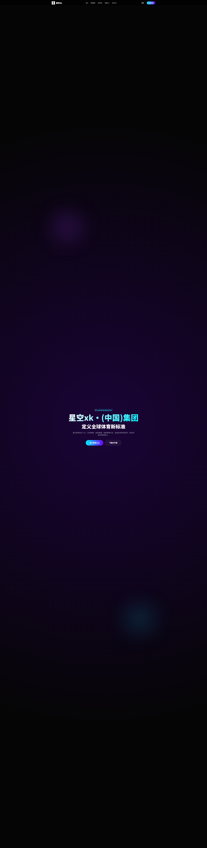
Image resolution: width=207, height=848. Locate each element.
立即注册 (151, 3)
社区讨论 (114, 3)
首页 (87, 3)
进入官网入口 (94, 443)
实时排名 (100, 3)
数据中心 (107, 3)
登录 (143, 3)
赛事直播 (93, 3)
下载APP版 (113, 443)
